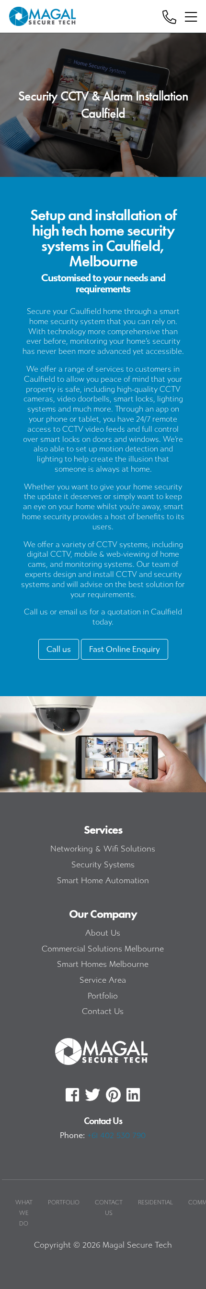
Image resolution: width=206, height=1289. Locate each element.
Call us (58, 649)
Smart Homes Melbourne (103, 964)
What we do (24, 1213)
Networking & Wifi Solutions (102, 849)
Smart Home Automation (103, 881)
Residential (155, 1202)
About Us (102, 933)
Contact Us (103, 1011)
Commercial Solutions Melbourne (103, 949)
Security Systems (103, 865)
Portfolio (103, 996)
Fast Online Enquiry (124, 649)
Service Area (103, 980)
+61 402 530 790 (116, 1135)
